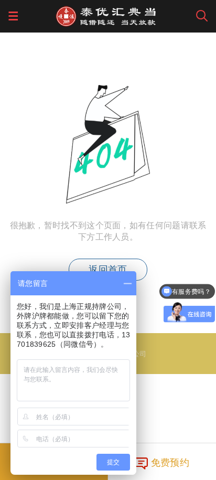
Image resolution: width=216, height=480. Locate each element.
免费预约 (170, 461)
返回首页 (108, 269)
